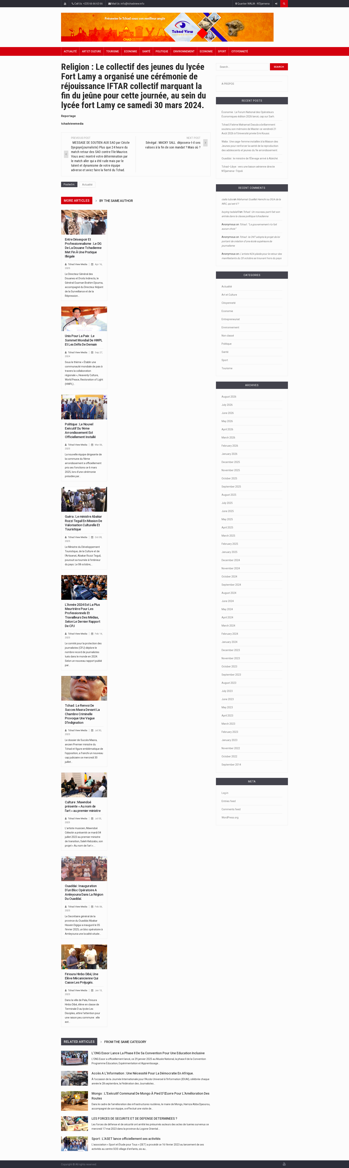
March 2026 (228, 437)
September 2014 (231, 764)
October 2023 (229, 666)
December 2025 (231, 462)
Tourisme (112, 51)
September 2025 (231, 486)
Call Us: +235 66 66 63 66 (88, 3)
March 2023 (228, 723)
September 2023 (231, 674)
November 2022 (231, 748)
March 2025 (228, 535)
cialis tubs (227, 199)
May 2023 (227, 707)
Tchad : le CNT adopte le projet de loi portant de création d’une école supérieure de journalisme (251, 241)
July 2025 (227, 503)
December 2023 (231, 650)
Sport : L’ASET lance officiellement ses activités (126, 1139)
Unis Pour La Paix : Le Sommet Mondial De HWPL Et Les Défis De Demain (84, 340)
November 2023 (231, 658)
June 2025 (228, 511)
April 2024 (227, 617)
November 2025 (231, 470)
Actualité (70, 51)
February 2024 (230, 633)
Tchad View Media (77, 264)
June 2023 (228, 699)
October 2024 (229, 576)
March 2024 (228, 625)
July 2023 (227, 691)
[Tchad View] (174, 27)
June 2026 (228, 413)
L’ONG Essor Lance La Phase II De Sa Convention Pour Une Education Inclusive (148, 1053)
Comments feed (231, 809)
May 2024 (227, 609)
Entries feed (229, 801)
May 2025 (227, 519)
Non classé (228, 335)
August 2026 (229, 396)
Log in (225, 793)
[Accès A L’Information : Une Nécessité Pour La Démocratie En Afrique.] (74, 1078)
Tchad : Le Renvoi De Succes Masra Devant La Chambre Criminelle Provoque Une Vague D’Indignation (82, 714)
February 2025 (230, 543)
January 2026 (229, 453)
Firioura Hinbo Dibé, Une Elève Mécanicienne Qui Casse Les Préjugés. (81, 978)
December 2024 (231, 560)
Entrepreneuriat (231, 319)
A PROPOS (228, 83)
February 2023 (230, 731)
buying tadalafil (230, 211)
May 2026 (227, 421)
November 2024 (231, 568)
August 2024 (229, 592)
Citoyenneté (239, 51)
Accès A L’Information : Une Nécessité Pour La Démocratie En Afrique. (143, 1073)
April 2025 (227, 527)
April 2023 (227, 715)
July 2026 (227, 404)
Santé (146, 51)
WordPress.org (230, 817)
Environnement (183, 51)
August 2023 (229, 682)
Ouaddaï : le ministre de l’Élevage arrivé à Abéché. (250, 158)
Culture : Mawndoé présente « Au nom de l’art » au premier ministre (83, 806)
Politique (162, 51)
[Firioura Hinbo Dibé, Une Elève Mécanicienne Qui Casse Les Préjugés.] (84, 957)
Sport (222, 51)
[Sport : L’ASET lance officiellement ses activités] (74, 1143)
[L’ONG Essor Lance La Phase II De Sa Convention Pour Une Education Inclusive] (74, 1058)
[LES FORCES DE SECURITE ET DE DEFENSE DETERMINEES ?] (74, 1123)
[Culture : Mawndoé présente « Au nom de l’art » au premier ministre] (84, 785)
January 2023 (229, 740)
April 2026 (227, 429)
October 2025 (229, 478)
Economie (130, 51)
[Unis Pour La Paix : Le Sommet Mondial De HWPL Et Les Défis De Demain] (84, 319)
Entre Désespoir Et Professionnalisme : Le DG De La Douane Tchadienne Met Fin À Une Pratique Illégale (83, 247)
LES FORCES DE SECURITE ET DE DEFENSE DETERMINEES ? (134, 1118)
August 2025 (229, 494)
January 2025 (229, 552)
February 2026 (230, 445)
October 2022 (229, 756)
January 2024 (229, 642)
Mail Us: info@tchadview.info (127, 3)
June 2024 (228, 601)
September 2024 (231, 584)
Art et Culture (91, 51)
